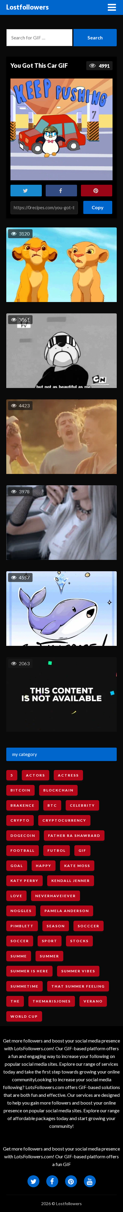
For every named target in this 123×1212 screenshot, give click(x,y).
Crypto (20, 820)
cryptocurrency (64, 820)
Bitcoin (20, 790)
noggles (21, 910)
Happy (43, 865)
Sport (49, 941)
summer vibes (78, 971)
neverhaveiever (55, 896)
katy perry (24, 880)
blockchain (58, 790)
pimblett (22, 926)
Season (56, 926)
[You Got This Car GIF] (61, 129)
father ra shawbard (74, 835)
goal (16, 865)
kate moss (77, 865)
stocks (79, 941)
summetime (24, 986)
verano (93, 1001)
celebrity (82, 805)
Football (22, 850)
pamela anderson (66, 910)
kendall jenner (70, 880)
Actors (35, 775)
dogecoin (22, 835)
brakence (22, 805)
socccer (88, 926)
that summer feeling (78, 986)
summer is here (29, 971)
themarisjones (52, 1001)
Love (16, 896)
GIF (82, 850)
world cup (24, 1016)
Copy (98, 205)
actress (68, 775)
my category (24, 754)
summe (18, 956)
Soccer (19, 941)
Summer (49, 956)
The (15, 1001)
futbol (56, 850)
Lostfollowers (27, 7)
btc (52, 805)
